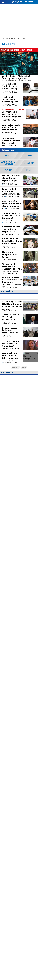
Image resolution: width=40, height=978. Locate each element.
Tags (18, 38)
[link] (19, 67)
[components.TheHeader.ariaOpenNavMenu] (6, 2)
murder (8, 170)
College (28, 156)
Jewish (8, 156)
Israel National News (9, 38)
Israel (28, 170)
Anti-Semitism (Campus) (8, 163)
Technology (28, 163)
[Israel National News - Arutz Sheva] (22, 2)
